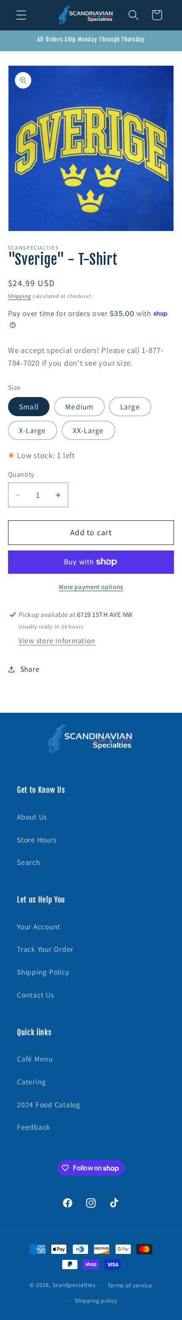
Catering (31, 1082)
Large (130, 406)
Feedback (33, 1127)
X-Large (32, 430)
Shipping (19, 296)
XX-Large (88, 430)
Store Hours (36, 840)
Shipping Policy (43, 972)
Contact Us (35, 995)
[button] (21, 15)
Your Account (39, 926)
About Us (32, 817)
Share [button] (30, 669)
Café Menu (35, 1059)
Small (29, 406)
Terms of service (130, 1285)
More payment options (91, 587)
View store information (57, 640)
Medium (79, 406)
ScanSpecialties (74, 1285)
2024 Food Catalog (48, 1104)
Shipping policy (96, 1300)
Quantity (21, 474)
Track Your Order (45, 949)
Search (28, 862)
